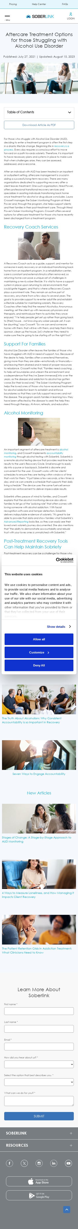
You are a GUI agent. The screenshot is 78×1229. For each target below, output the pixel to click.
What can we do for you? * (19, 1092)
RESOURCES (17, 1145)
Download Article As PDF (39, 125)
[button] (7, 16)
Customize (36, 652)
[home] (39, 16)
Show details (56, 626)
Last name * (11, 1021)
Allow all (39, 639)
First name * (10, 1004)
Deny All (39, 665)
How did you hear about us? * (21, 1057)
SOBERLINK (16, 1133)
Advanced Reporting (16, 521)
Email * (8, 1039)
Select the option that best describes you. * (28, 1075)
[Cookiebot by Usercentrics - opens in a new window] (56, 560)
